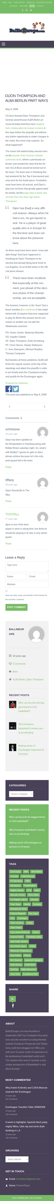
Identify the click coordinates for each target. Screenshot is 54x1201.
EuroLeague (19, 2)
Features (24, 6)
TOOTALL (12, 514)
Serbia (32, 946)
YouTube (14, 876)
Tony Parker (16, 955)
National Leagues (44, 2)
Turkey (30, 923)
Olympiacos (15, 885)
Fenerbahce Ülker (34, 937)
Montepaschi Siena (18, 909)
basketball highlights (33, 960)
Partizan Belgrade (18, 913)
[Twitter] (31, 10)
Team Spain (15, 904)
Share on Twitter (15, 389)
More (32, 6)
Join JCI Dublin (36, 1198)
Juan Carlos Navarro (19, 941)
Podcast (14, 6)
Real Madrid (36, 872)
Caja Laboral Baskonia (20, 932)
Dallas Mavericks (28, 969)
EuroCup (14, 969)
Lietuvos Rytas (17, 937)
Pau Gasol (33, 913)
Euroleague (22, 918)
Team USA (15, 974)
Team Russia (16, 965)
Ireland (27, 904)
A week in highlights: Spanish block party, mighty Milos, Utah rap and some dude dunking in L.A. (26, 1126)
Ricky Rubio (33, 895)
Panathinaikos (30, 885)
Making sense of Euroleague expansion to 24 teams (31, 749)
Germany (37, 904)
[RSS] (26, 10)
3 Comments (19, 664)
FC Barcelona (16, 881)
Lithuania (34, 899)
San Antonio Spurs (18, 946)
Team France (16, 927)
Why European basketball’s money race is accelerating (30, 728)
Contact (40, 6)
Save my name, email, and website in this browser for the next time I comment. (26, 597)
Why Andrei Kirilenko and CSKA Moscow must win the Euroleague (26, 1089)
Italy (12, 918)
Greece (36, 932)
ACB (29, 890)
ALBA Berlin (19, 679)
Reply (8, 467)
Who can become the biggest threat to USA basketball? (31, 707)
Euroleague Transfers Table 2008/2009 (25, 1107)
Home (4, 2)
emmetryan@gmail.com (28, 1179)
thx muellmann (28, 309)
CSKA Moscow (27, 876)
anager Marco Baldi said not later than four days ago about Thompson (26, 197)
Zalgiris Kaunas (17, 890)
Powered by (16, 383)
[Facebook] (22, 10)
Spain (37, 890)
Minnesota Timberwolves (21, 951)
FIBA (10, 2)
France (27, 955)
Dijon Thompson (34, 679)
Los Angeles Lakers (19, 899)
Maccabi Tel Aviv (18, 895)
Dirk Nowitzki (16, 960)
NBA (26, 872)
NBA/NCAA (31, 2)
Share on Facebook (8, 389)
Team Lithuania (17, 923)
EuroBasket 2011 (30, 974)
